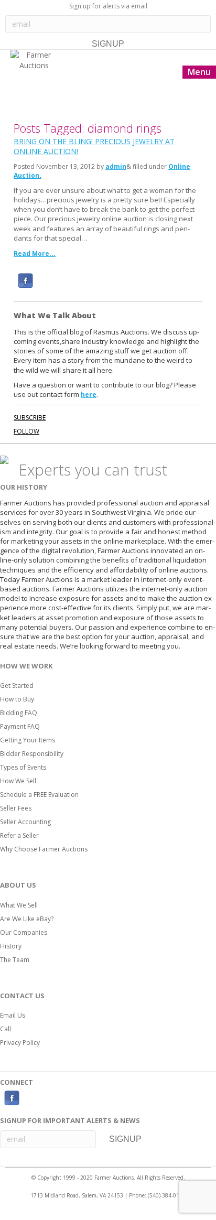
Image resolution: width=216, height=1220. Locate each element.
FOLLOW (26, 431)
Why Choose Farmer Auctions (44, 849)
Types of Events (23, 767)
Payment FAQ (20, 726)
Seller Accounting (25, 821)
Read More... (35, 253)
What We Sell (19, 905)
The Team (14, 959)
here (88, 394)
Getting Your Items (27, 740)
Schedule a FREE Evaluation (39, 794)
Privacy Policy (20, 1042)
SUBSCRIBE (30, 417)
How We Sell (18, 780)
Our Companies (23, 932)
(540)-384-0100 (167, 1195)
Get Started (17, 685)
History (10, 946)
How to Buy (17, 699)
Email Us (12, 1015)
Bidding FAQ (18, 712)
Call (5, 1028)
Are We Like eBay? (26, 918)
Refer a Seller (19, 835)
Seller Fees (15, 808)
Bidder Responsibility (31, 753)
